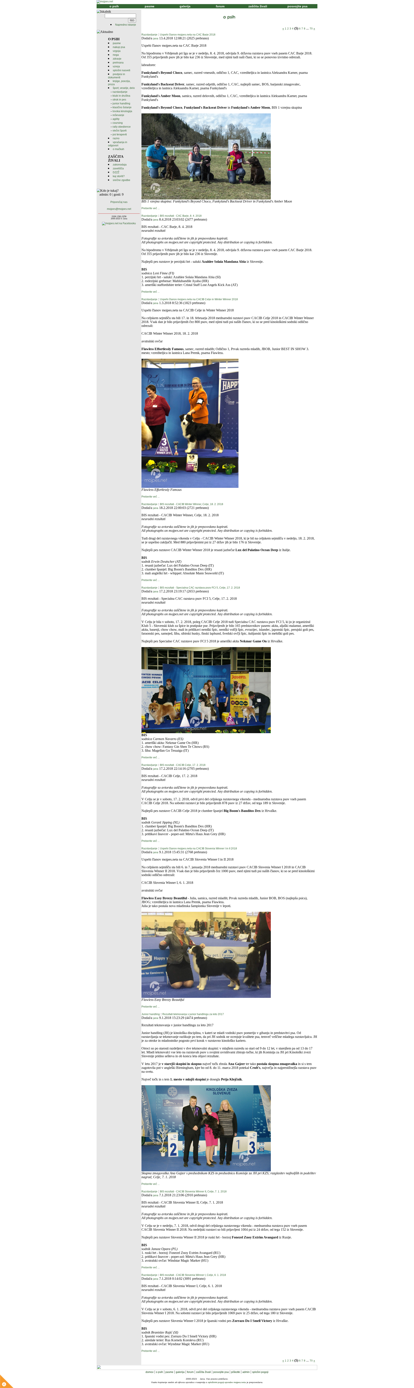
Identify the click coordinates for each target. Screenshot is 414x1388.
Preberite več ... (150, 208)
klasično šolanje (122, 107)
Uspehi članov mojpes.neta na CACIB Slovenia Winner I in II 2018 (198, 848)
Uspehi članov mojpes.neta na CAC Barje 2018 (187, 34)
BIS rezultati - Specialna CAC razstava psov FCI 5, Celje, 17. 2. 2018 (200, 587)
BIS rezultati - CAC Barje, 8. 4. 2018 (181, 215)
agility (116, 119)
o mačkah (118, 149)
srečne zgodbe (121, 180)
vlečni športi (120, 130)
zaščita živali (257, 6)
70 (311, 28)
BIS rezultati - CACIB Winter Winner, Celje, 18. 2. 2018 (191, 504)
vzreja (116, 66)
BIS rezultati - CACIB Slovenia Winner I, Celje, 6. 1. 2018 (193, 1275)
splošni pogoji (260, 1372)
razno (116, 138)
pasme (149, 6)
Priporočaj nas (118, 202)
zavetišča (118, 168)
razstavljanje (120, 91)
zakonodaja (120, 164)
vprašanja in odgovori (117, 144)
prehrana (118, 62)
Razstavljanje (149, 34)
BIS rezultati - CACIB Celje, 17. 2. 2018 (182, 765)
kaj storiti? (119, 176)
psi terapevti (120, 134)
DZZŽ (116, 172)
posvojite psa (297, 6)
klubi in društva (121, 95)
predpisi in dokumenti (116, 76)
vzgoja (117, 51)
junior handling (121, 103)
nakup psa (119, 47)
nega (116, 54)
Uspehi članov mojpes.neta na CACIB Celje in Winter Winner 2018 (199, 299)
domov (150, 1372)
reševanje (118, 115)
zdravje (117, 58)
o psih (114, 6)
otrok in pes (119, 99)
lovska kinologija (122, 111)
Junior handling (150, 1014)
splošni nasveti (121, 70)
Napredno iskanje (125, 24)
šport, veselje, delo (124, 88)
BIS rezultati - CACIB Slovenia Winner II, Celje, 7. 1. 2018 (193, 1191)
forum (220, 6)
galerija (185, 6)
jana (155, 38)
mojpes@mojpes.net (119, 208)
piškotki (235, 1372)
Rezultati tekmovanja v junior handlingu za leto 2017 (193, 1014)
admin (246, 1372)
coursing (118, 122)
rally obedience (122, 126)
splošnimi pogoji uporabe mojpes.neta (227, 1382)
